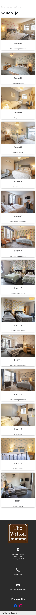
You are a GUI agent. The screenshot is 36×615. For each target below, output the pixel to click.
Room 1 (18, 501)
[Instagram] (20, 605)
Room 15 (18, 43)
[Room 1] (18, 485)
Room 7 (18, 288)
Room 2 (18, 463)
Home (3, 7)
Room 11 (18, 181)
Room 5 (18, 360)
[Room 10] (18, 202)
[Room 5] (18, 346)
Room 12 (18, 147)
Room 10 (18, 216)
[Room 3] (18, 415)
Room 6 (18, 325)
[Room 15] (18, 29)
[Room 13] (18, 98)
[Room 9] (18, 237)
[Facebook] (15, 605)
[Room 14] (18, 64)
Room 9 (18, 250)
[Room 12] (18, 133)
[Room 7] (18, 272)
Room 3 (18, 429)
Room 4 (18, 394)
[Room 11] (18, 168)
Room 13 (18, 112)
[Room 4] (18, 380)
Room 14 (18, 78)
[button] (34, 21)
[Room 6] (18, 310)
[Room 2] (18, 449)
